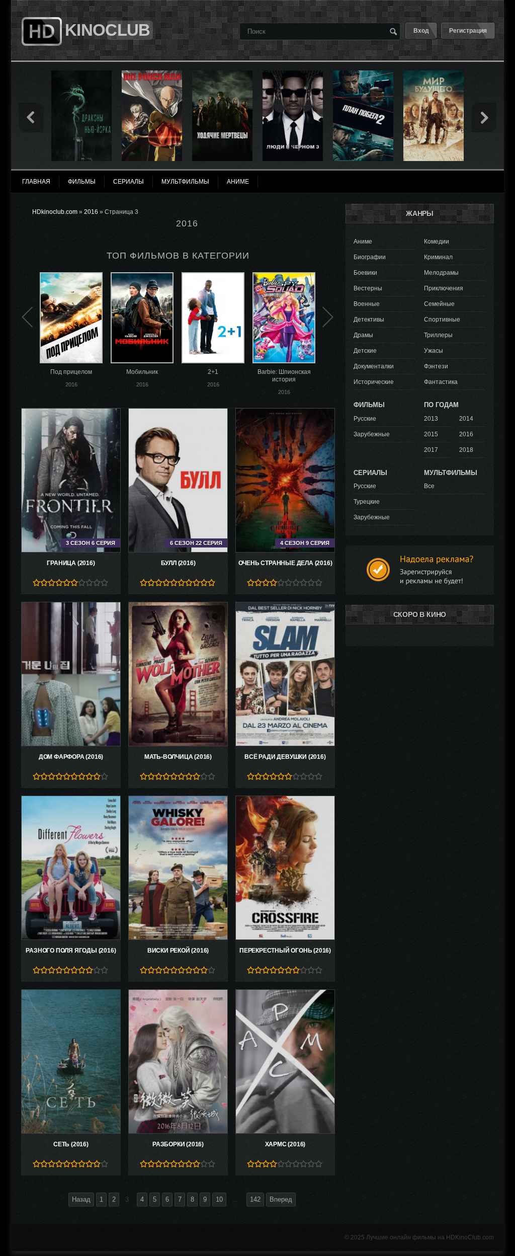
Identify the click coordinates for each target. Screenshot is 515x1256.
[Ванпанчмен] (152, 73)
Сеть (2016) (71, 1144)
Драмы (363, 335)
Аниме (363, 241)
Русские (365, 418)
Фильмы (82, 181)
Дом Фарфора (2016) (71, 756)
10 (219, 1199)
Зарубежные (372, 434)
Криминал (438, 257)
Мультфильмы (185, 181)
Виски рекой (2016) (178, 950)
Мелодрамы (441, 272)
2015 (431, 434)
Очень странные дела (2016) (285, 563)
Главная (36, 181)
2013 (431, 418)
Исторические (374, 381)
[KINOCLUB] (40, 11)
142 (255, 1199)
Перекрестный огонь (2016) (285, 950)
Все (429, 486)
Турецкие (367, 501)
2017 (431, 449)
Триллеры (438, 335)
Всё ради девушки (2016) (284, 756)
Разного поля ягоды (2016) (71, 950)
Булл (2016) (178, 563)
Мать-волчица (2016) (178, 756)
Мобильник (142, 371)
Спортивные (442, 319)
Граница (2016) (71, 563)
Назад (81, 1199)
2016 (91, 211)
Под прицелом (71, 371)
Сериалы (128, 181)
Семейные (439, 303)
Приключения (443, 288)
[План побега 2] (363, 73)
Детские (365, 350)
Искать (393, 31)
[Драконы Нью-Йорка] (81, 73)
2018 (466, 449)
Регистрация (468, 30)
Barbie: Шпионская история (284, 375)
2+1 (213, 371)
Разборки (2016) (178, 1144)
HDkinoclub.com (54, 211)
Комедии (436, 241)
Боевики (365, 272)
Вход (421, 30)
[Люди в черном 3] (293, 73)
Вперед (281, 1199)
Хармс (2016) (285, 1144)
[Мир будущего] (433, 73)
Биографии (370, 257)
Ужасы (433, 350)
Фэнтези (436, 366)
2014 (466, 418)
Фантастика (441, 381)
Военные (367, 303)
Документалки (374, 366)
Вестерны (368, 288)
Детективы (369, 319)
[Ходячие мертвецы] (222, 73)
